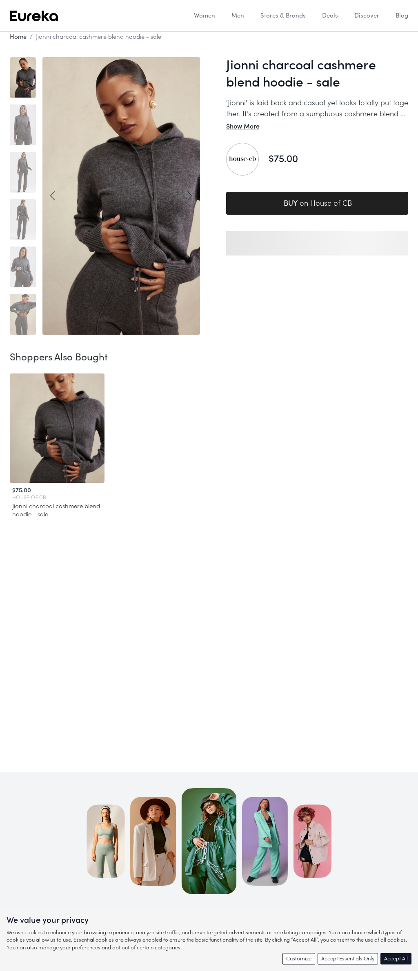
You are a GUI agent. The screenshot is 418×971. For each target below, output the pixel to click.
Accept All (396, 958)
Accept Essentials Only (347, 958)
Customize (298, 958)
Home (18, 37)
